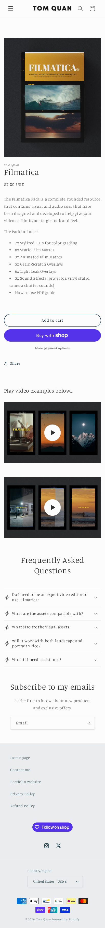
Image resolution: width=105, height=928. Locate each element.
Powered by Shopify (66, 919)
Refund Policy (22, 806)
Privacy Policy (22, 794)
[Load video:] (52, 432)
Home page (20, 757)
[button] (11, 8)
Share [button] (15, 363)
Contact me (20, 769)
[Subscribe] (89, 723)
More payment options (52, 348)
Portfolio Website (25, 781)
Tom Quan (43, 919)
